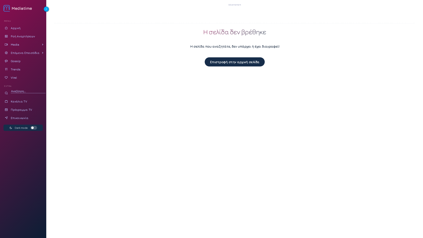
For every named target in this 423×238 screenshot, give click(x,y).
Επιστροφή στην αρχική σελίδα (234, 62)
